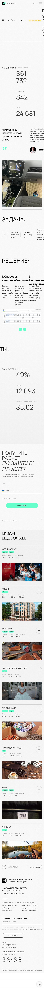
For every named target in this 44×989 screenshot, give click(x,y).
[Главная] (5, 20)
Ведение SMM (7, 910)
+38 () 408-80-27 (9, 947)
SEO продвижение (8, 908)
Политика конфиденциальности (13, 952)
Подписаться (13, 935)
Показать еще (34, 867)
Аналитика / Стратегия (30, 905)
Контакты (5, 942)
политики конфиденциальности (32, 929)
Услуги (4, 899)
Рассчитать (22, 505)
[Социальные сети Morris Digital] (4, 959)
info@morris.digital (8, 954)
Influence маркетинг (29, 910)
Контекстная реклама (9, 905)
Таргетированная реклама (11, 903)
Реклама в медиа (28, 903)
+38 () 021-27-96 (9, 945)
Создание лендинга (29, 908)
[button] (20, 329)
